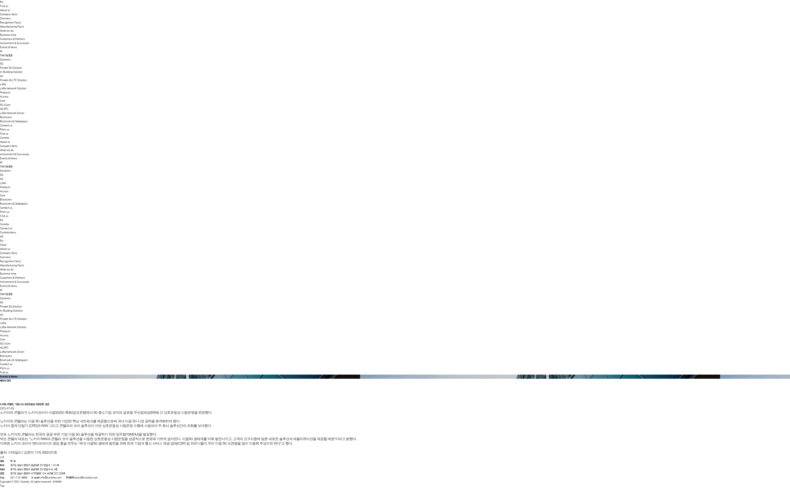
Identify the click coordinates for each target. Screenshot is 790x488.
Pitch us (4, 129)
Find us (4, 133)
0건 (4, 393)
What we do (7, 30)
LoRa (3, 84)
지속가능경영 (6, 55)
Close (3, 244)
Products (5, 92)
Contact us (6, 125)
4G (1, 76)
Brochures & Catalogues (14, 121)
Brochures (6, 117)
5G (1, 63)
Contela (4, 137)
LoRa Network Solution (13, 88)
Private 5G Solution (11, 67)
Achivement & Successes (14, 43)
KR (1, 236)
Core (2, 100)
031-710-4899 (18, 477)
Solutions (5, 59)
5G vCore (5, 105)
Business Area (8, 35)
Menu (12, 232)
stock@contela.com (86, 477)
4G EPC (4, 109)
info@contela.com (51, 477)
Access (4, 96)
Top (2, 486)
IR (1, 51)
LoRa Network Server (12, 113)
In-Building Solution (11, 72)
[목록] (3, 398)
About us (5, 10)
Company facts (8, 14)
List (2, 457)
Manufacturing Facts (12, 26)
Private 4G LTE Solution (13, 80)
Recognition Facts (10, 22)
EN (1, 2)
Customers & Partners (12, 39)
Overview (5, 18)
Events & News (8, 47)
